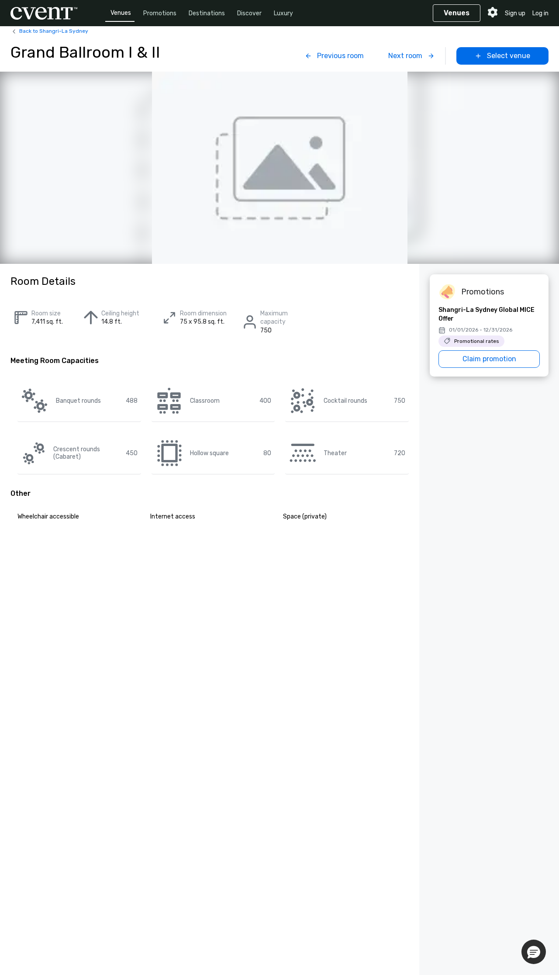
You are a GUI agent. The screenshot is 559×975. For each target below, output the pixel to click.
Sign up (515, 13)
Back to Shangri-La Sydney (53, 31)
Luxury (283, 13)
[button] (533, 952)
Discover (249, 13)
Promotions (159, 13)
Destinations (207, 13)
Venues (120, 13)
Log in (540, 13)
